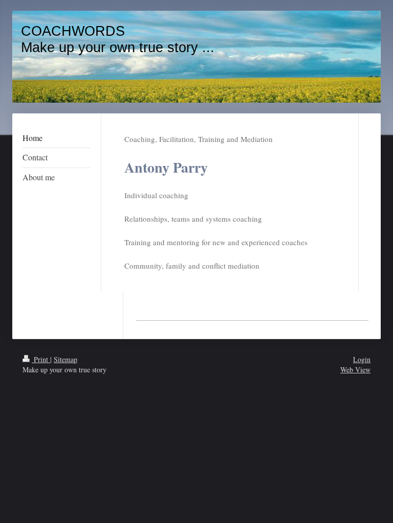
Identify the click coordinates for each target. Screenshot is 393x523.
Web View (355, 369)
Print (41, 359)
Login (361, 359)
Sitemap (65, 359)
